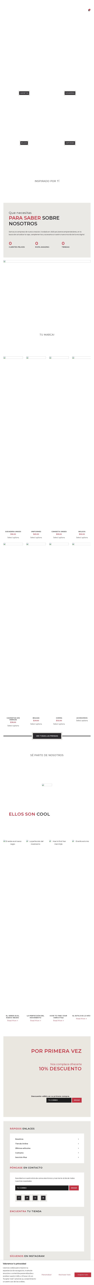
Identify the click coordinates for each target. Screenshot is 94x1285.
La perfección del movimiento (35, 1017)
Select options (13, 538)
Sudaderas (70, 93)
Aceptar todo (83, 1275)
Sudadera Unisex (13, 531)
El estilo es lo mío (81, 1016)
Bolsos (24, 143)
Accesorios (81, 718)
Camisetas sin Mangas (13, 719)
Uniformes (69, 143)
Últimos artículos (22, 1148)
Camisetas (24, 93)
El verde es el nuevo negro (12, 1017)
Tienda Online (21, 1144)
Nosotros (19, 1139)
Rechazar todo (64, 1275)
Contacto (19, 1153)
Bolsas (36, 718)
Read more (12, 1021)
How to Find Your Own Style (58, 1017)
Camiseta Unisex (59, 531)
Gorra (59, 718)
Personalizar (47, 1275)
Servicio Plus (21, 1157)
